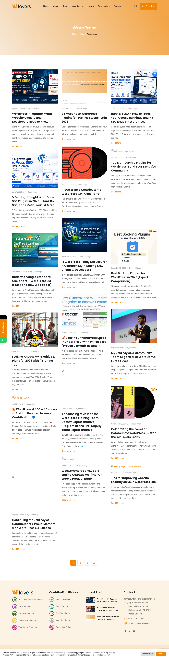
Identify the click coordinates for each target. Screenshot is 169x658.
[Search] (135, 6)
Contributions (78, 6)
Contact (117, 6)
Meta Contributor (63, 620)
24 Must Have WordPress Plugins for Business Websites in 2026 (84, 118)
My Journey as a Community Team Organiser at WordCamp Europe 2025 (133, 357)
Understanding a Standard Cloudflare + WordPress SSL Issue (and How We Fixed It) (31, 281)
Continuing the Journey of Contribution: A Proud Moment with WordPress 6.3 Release (33, 524)
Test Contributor (63, 606)
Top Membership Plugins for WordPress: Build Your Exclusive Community (133, 166)
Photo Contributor (26, 613)
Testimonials (103, 6)
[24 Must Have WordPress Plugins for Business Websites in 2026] (90, 618)
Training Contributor (27, 620)
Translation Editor (63, 627)
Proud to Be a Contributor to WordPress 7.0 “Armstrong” (81, 192)
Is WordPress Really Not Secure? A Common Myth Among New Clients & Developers (84, 266)
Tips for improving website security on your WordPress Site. (134, 480)
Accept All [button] (160, 654)
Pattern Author (24, 606)
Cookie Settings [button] (147, 654)
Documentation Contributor (30, 599)
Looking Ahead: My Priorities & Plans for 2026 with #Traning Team (33, 361)
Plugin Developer (63, 599)
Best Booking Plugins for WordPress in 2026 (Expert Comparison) (129, 277)
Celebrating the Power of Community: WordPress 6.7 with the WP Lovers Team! (133, 433)
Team (65, 6)
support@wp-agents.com (139, 623)
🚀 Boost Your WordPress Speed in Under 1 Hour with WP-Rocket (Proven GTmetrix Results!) (84, 342)
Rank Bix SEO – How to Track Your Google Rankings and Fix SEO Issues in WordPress (132, 118)
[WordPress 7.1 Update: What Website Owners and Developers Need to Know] (90, 600)
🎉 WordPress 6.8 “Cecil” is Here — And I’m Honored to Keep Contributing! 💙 (34, 413)
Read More (17, 146)
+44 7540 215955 (136, 618)
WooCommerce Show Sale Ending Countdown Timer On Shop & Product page (82, 475)
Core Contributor (63, 613)
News (91, 6)
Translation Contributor (28, 627)
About (55, 6)
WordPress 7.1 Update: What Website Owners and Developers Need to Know (32, 118)
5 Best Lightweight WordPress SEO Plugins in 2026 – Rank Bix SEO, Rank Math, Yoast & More (33, 201)
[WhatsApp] (3, 340)
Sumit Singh (35, 109)
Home (46, 6)
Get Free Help (148, 6)
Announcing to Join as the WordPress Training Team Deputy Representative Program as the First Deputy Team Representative (81, 422)
